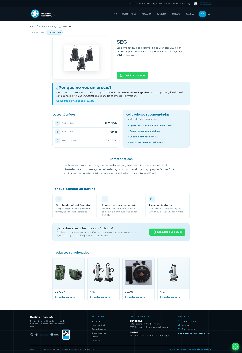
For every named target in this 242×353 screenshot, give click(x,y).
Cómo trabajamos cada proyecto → (76, 101)
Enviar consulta (188, 329)
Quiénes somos (129, 14)
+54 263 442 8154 (189, 321)
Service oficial (98, 325)
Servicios (161, 14)
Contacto (96, 340)
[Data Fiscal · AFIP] (66, 335)
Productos (147, 14)
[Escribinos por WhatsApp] (235, 346)
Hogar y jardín (59, 26)
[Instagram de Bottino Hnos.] (31, 334)
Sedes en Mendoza (139, 316)
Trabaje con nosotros (139, 3)
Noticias (176, 14)
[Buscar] (209, 14)
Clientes (190, 14)
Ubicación (180, 3)
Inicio (113, 14)
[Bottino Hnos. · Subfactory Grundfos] (55, 334)
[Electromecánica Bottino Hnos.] (41, 334)
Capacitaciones (99, 329)
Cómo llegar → (161, 327)
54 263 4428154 (163, 3)
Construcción (54, 32)
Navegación (98, 316)
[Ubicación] (202, 14)
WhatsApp (186, 325)
